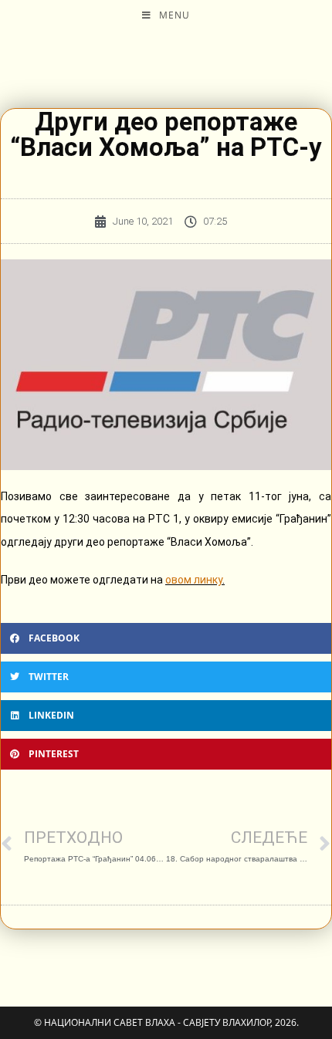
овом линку (193, 580)
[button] (166, 638)
